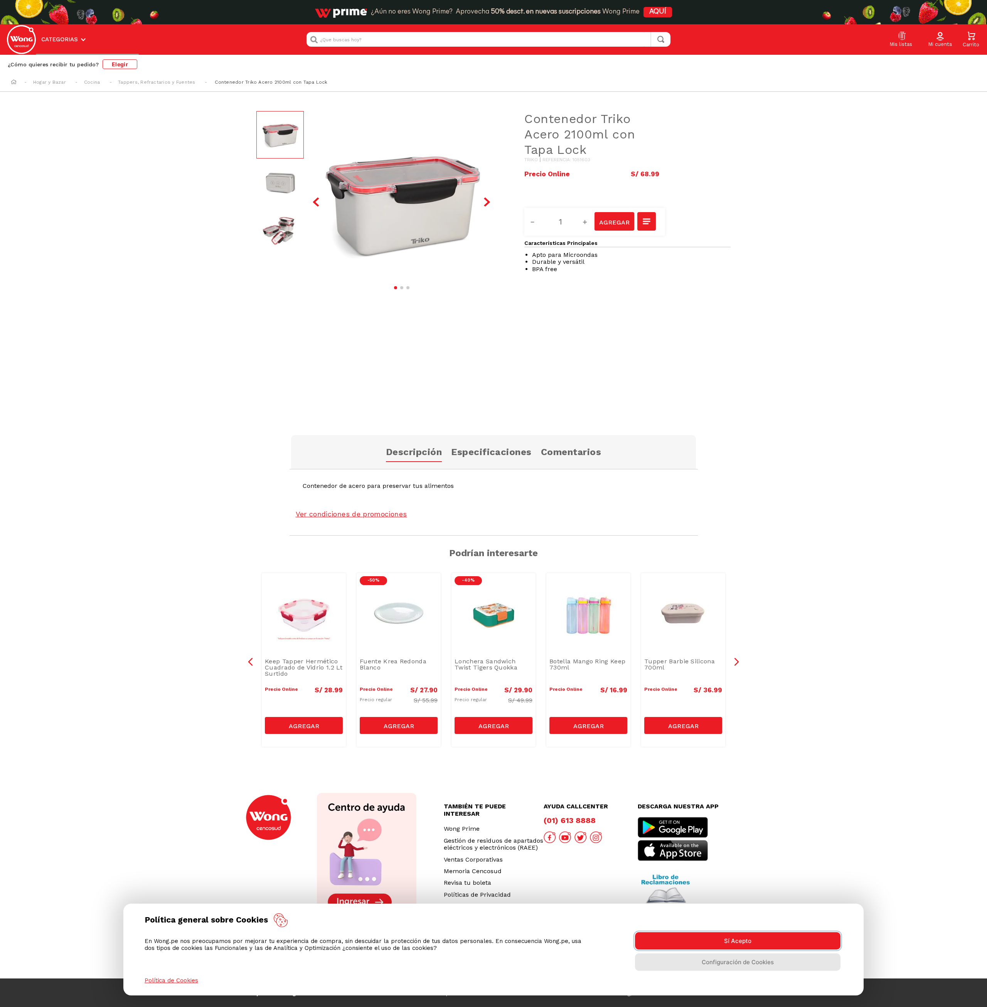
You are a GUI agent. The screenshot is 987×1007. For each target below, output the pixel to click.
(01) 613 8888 (570, 820)
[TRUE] (304, 725)
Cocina (92, 82)
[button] (939, 39)
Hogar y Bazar (49, 82)
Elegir (120, 64)
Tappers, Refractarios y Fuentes (156, 82)
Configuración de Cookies (738, 962)
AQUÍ (657, 11)
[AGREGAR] (614, 221)
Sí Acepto (737, 941)
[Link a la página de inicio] (13, 82)
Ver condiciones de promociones (351, 514)
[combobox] (488, 39)
